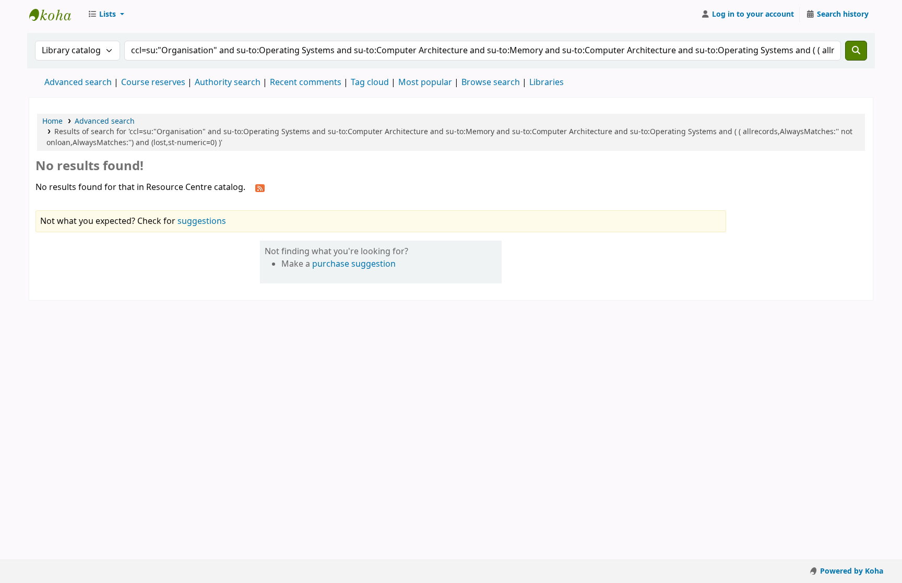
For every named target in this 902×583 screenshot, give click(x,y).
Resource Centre (55, 14)
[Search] (856, 51)
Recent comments (305, 82)
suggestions (201, 221)
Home (52, 121)
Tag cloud (370, 82)
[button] (106, 15)
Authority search (227, 82)
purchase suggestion (354, 264)
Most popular (425, 82)
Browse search (490, 82)
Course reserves (153, 82)
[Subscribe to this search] (259, 188)
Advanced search (78, 82)
